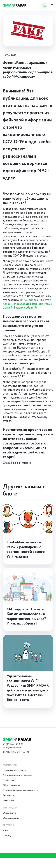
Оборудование (11, 818)
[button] (52, 5)
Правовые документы (14, 770)
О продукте (9, 813)
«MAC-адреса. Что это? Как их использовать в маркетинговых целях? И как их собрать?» (27, 304)
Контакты (8, 800)
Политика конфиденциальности (20, 790)
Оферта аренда (11, 785)
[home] (14, 5)
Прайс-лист (9, 780)
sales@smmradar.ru (12, 747)
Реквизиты (8, 795)
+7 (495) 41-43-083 (13, 744)
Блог (5, 830)
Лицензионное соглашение (17, 775)
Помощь (7, 835)
